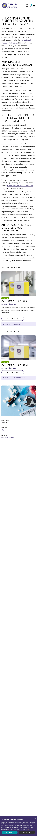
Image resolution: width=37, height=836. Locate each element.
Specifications (18, 324)
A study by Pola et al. (9, 144)
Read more (30, 829)
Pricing (6, 324)
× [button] (35, 818)
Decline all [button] (27, 832)
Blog (2, 430)
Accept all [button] (9, 832)
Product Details (12, 319)
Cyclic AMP (4, 437)
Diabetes (11, 437)
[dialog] (18, 826)
